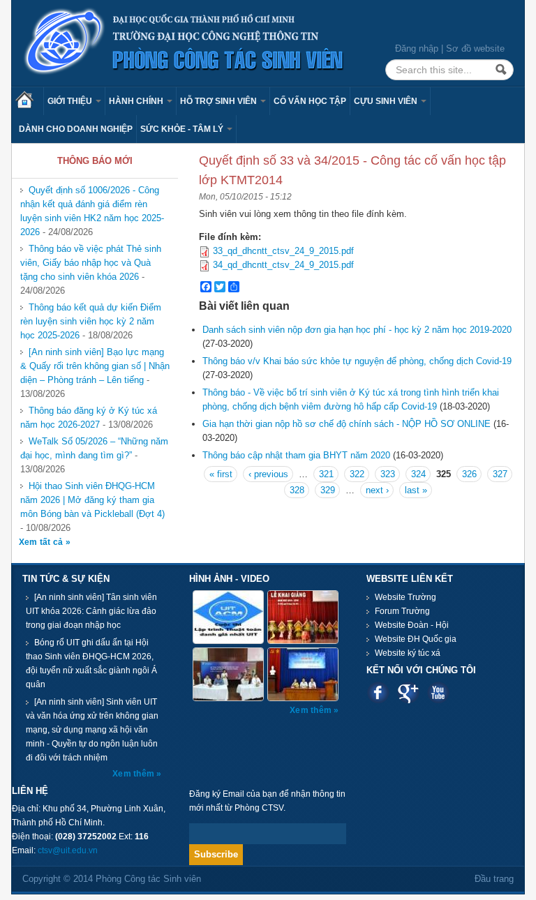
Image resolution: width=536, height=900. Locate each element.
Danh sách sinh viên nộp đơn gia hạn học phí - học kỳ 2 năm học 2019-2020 (357, 329)
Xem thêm (134, 774)
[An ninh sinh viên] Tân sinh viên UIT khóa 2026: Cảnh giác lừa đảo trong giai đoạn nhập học (91, 611)
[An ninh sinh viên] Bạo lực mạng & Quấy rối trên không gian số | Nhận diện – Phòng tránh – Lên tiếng (95, 366)
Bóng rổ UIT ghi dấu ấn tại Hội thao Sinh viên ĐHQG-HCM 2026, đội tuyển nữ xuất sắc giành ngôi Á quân (91, 663)
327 (500, 474)
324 (418, 474)
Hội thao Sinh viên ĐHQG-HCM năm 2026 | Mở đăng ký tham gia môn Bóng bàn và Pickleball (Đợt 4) (92, 500)
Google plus (407, 692)
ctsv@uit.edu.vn (68, 850)
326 (469, 474)
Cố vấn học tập (310, 101)
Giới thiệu (70, 101)
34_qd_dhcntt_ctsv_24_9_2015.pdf (283, 265)
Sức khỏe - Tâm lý (182, 129)
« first (220, 474)
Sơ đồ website (475, 48)
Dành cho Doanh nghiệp (76, 129)
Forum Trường (402, 611)
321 (326, 474)
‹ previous (268, 474)
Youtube (437, 692)
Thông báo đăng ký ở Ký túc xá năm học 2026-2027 (88, 417)
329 (327, 490)
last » (416, 490)
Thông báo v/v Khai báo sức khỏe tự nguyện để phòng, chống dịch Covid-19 (357, 361)
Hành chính (137, 101)
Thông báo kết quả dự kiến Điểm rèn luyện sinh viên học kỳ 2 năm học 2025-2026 (90, 321)
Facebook (377, 692)
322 (357, 474)
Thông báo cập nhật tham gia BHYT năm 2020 (296, 455)
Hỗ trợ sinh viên (219, 101)
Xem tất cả (42, 542)
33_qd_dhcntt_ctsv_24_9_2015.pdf (283, 251)
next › (377, 490)
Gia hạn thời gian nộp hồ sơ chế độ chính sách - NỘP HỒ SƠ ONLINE (346, 424)
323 (387, 474)
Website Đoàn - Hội (412, 625)
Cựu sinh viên (386, 101)
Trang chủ (29, 101)
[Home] (184, 42)
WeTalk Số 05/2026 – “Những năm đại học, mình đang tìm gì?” (94, 448)
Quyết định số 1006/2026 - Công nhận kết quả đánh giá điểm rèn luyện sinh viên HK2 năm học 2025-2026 (92, 211)
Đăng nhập (416, 48)
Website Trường (405, 597)
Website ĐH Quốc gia (415, 639)
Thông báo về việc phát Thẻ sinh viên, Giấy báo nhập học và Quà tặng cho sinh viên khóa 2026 (90, 262)
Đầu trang (494, 878)
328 (297, 490)
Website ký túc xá (407, 653)
